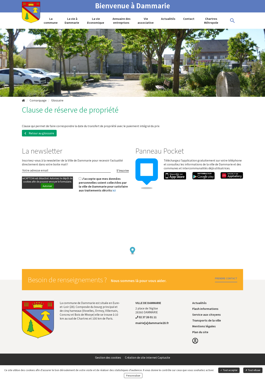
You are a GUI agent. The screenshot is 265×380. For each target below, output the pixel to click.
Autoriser (47, 186)
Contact (188, 19)
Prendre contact (226, 278)
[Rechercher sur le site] (232, 20)
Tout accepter (229, 370)
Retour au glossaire (41, 133)
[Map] (132, 243)
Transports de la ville (206, 320)
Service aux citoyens (206, 314)
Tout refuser (253, 370)
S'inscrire (123, 170)
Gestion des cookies (108, 357)
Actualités (168, 19)
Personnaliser (133, 375)
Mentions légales (204, 326)
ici (114, 190)
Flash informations (205, 309)
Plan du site (200, 332)
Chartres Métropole (211, 20)
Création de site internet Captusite (147, 357)
